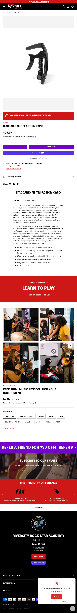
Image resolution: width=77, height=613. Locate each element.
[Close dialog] (19, 4)
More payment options (38, 158)
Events (19, 608)
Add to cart (51, 147)
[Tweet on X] (10, 184)
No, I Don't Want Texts (12, 46)
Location (11, 608)
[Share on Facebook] (14, 184)
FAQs (4, 608)
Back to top (38, 507)
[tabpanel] (38, 235)
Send (16, 38)
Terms (10, 75)
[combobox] (5, 38)
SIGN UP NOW (8, 428)
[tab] (17, 200)
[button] (72, 6)
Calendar (26, 608)
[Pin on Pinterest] (18, 184)
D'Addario (6, 122)
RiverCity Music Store (10, 386)
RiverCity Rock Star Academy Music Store (19, 605)
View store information (13, 169)
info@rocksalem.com (38, 550)
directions (38, 556)
